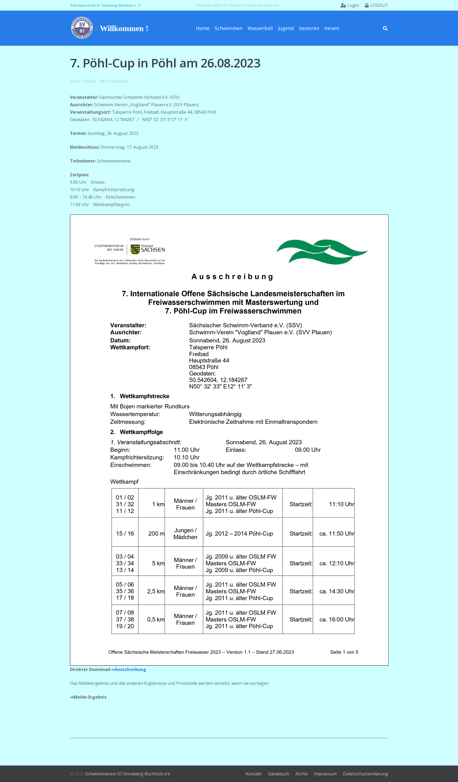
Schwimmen (117, 81)
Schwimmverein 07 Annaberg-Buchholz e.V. (128, 774)
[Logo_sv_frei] (82, 28)
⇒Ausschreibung (128, 669)
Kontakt (254, 774)
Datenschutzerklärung (365, 774)
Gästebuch (278, 774)
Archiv (302, 774)
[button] (385, 28)
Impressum (325, 774)
